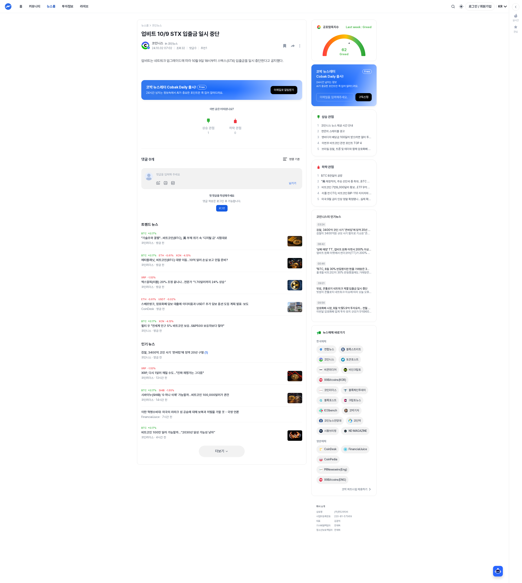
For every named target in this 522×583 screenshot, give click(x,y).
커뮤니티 (34, 6)
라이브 (84, 6)
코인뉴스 (157, 25)
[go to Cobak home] (8, 6)
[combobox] (502, 6)
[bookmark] (284, 45)
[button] (292, 45)
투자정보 (67, 6)
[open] (300, 45)
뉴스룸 (51, 6)
